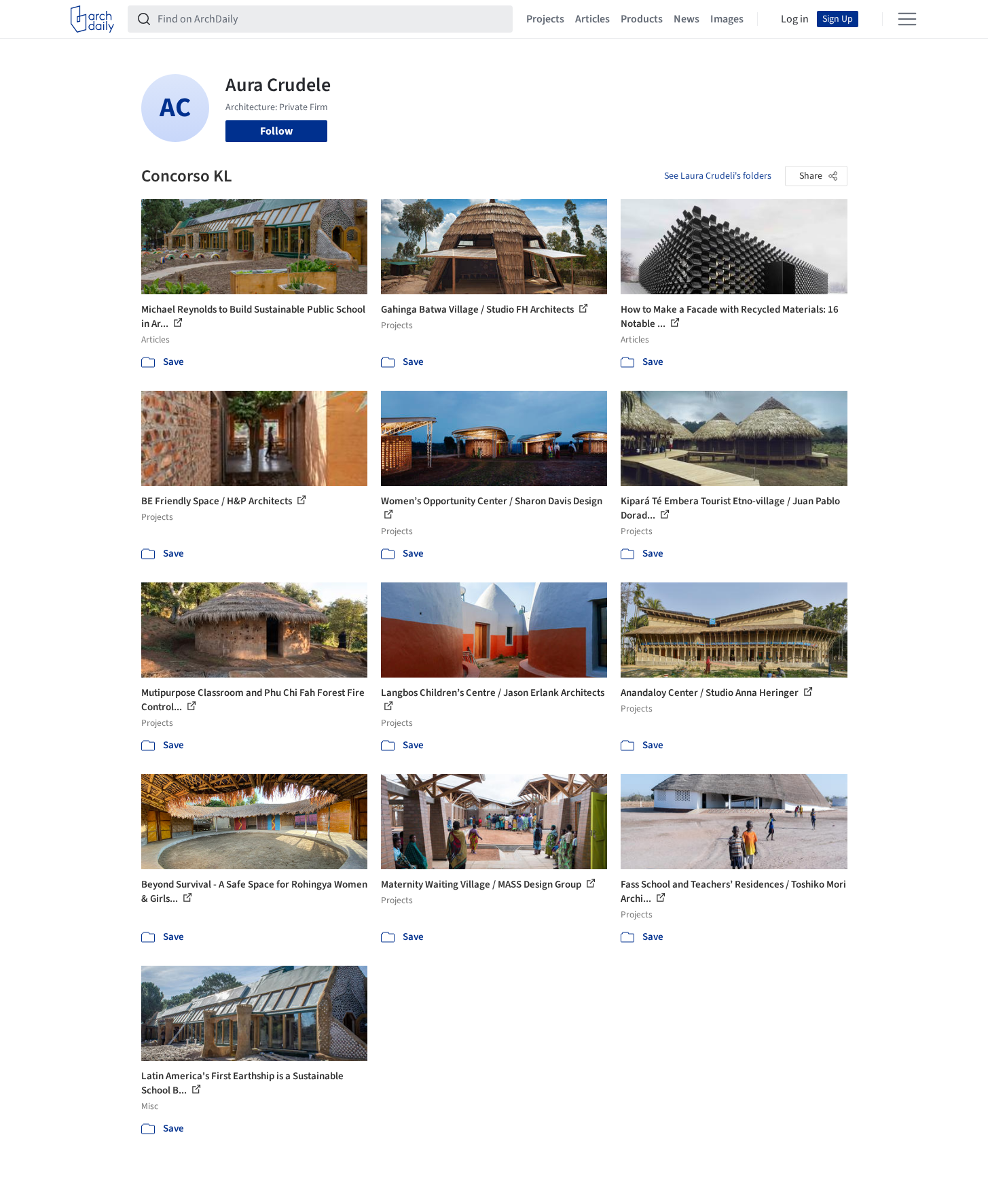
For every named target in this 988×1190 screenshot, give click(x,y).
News (686, 19)
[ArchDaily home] (92, 19)
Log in (795, 19)
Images (727, 19)
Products (642, 19)
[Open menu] (907, 19)
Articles (592, 19)
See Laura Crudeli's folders (717, 176)
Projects (545, 19)
